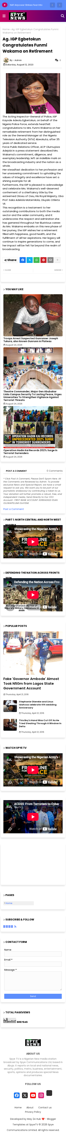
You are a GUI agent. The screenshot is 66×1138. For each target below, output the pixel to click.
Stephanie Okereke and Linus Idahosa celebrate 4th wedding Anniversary (38, 704)
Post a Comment (13, 509)
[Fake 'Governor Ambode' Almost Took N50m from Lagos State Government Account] (33, 653)
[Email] (50, 260)
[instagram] (41, 1095)
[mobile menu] (4, 16)
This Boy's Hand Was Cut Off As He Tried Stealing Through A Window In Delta (40, 723)
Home (6, 29)
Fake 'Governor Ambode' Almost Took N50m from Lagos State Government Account (31, 683)
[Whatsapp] (37, 260)
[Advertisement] (20, 864)
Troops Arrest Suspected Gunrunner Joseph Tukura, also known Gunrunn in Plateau (30, 340)
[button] (52, 5)
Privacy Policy (33, 1112)
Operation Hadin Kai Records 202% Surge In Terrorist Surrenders (30, 452)
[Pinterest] (43, 260)
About (30, 1107)
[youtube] (33, 1095)
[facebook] (17, 1095)
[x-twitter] (25, 1095)
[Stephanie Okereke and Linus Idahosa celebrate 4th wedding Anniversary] (10, 706)
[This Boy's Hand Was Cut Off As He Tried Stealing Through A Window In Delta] (10, 725)
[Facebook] (23, 260)
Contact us (45, 1107)
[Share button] (57, 260)
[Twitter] (30, 260)
